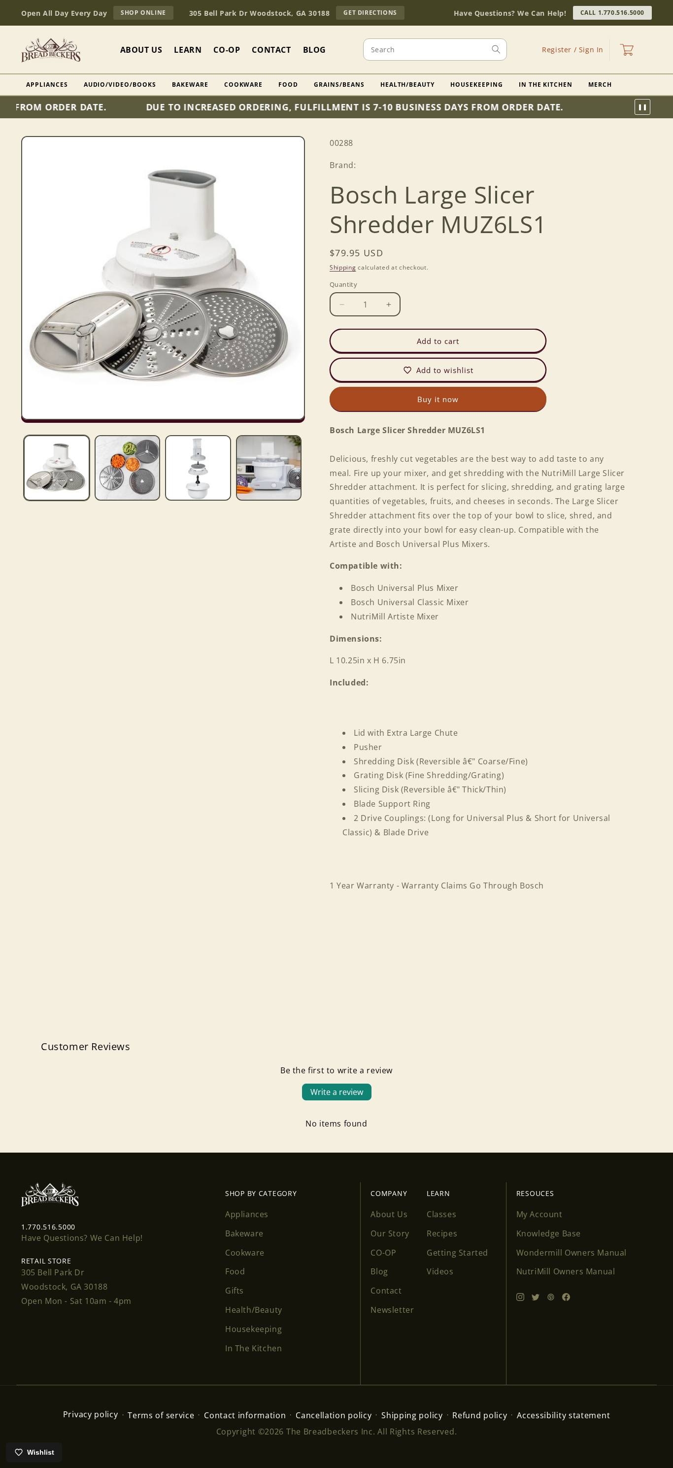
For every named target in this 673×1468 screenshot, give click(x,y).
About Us (388, 1214)
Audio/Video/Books (120, 84)
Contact (386, 1290)
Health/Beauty (407, 84)
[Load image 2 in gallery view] (128, 468)
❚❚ (642, 106)
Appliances (47, 84)
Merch (600, 84)
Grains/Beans (339, 84)
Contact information (245, 1415)
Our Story (389, 1233)
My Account (539, 1214)
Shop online (147, 14)
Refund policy (479, 1415)
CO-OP (383, 1252)
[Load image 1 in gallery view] (57, 468)
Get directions (373, 14)
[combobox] (435, 49)
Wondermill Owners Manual (571, 1252)
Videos (440, 1271)
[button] (627, 50)
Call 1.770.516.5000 (612, 12)
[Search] (496, 49)
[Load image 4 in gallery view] (269, 468)
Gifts (234, 1290)
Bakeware (190, 84)
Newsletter (392, 1309)
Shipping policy (412, 1415)
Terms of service (161, 1415)
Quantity (343, 284)
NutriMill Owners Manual (565, 1271)
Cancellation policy (333, 1415)
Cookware (243, 84)
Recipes (442, 1233)
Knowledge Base (548, 1233)
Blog (379, 1271)
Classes (441, 1214)
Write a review (336, 1092)
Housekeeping (476, 84)
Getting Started (457, 1252)
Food (288, 84)
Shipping (343, 267)
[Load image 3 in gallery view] (198, 468)
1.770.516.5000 (48, 1226)
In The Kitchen (545, 84)
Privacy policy (90, 1414)
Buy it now (438, 399)
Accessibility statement (563, 1415)
